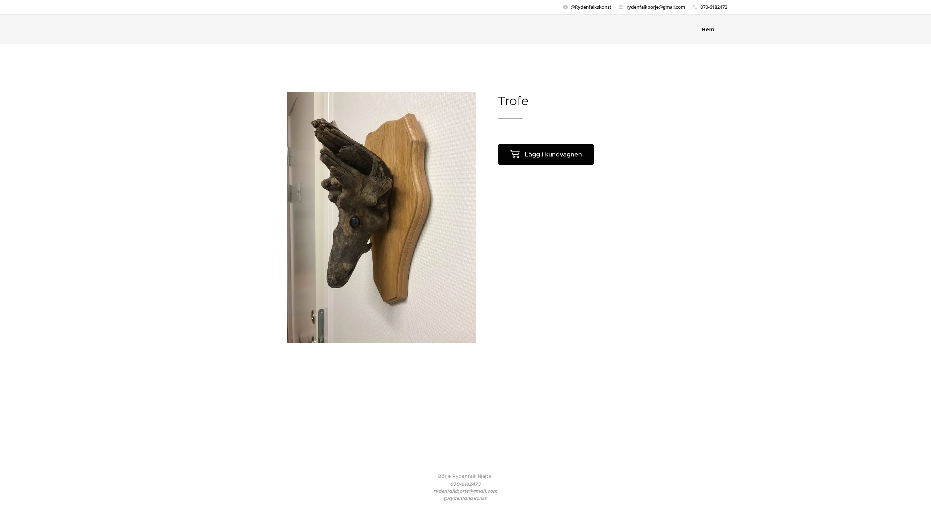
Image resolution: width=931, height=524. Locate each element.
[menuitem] (710, 29)
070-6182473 (713, 7)
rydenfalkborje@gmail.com (656, 7)
